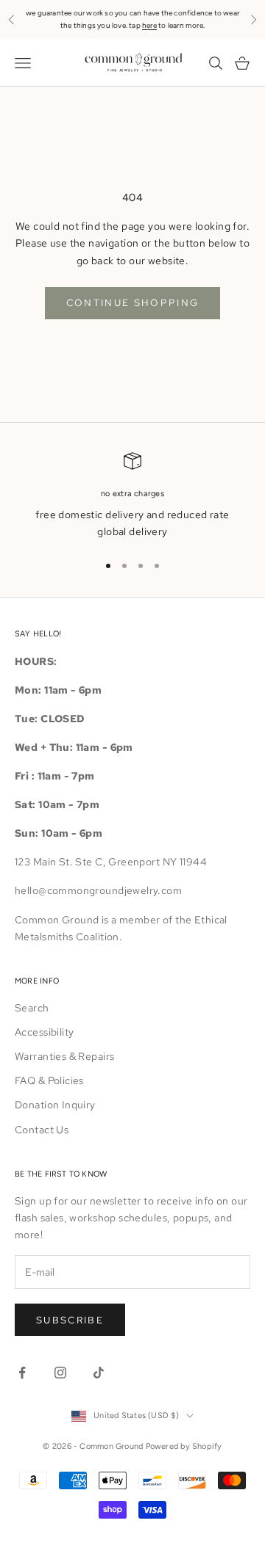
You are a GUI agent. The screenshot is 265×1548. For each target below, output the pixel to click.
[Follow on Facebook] (22, 1372)
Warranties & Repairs (64, 1056)
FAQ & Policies (49, 1080)
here (149, 25)
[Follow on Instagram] (60, 1372)
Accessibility (44, 1032)
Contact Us (41, 1129)
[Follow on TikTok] (98, 1372)
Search (32, 1007)
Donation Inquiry (55, 1104)
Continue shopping (132, 303)
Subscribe (70, 1320)
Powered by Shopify (184, 1446)
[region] (132, 496)
